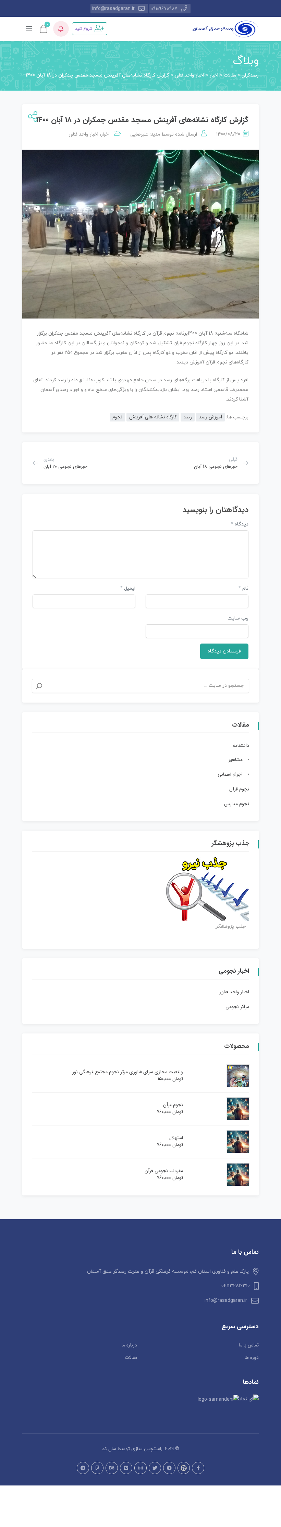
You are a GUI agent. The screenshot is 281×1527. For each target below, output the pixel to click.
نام (243, 588)
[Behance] (112, 1468)
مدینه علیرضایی (145, 134)
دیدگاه (239, 524)
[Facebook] (198, 1468)
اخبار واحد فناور (83, 134)
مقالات (131, 1357)
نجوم (117, 417)
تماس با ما (249, 1345)
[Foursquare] (97, 1468)
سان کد (109, 1449)
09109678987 (164, 8)
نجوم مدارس (236, 804)
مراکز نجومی (237, 1006)
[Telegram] (169, 1468)
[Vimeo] (126, 1468)
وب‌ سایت (238, 618)
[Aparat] (184, 1468)
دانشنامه (241, 745)
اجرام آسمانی (230, 774)
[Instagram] (140, 1468)
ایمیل (127, 588)
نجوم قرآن (239, 789)
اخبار (105, 134)
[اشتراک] (31, 117)
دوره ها (252, 1357)
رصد (187, 417)
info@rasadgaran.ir (113, 8)
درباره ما (129, 1345)
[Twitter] (155, 1468)
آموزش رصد (210, 417)
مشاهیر (236, 759)
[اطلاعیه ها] (61, 29)
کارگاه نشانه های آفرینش (152, 417)
